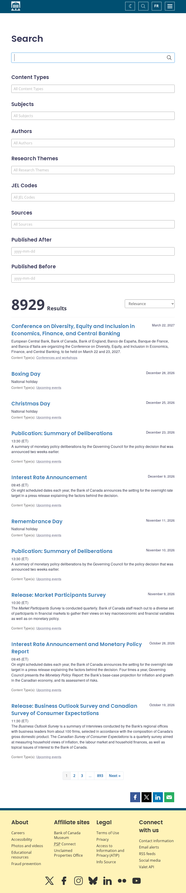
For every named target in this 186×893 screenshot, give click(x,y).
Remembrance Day (36, 521)
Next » (115, 775)
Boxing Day (25, 373)
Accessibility (21, 839)
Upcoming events (48, 387)
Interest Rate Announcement (49, 477)
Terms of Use (107, 832)
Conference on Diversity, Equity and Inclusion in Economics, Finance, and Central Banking (73, 330)
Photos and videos (27, 845)
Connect (65, 843)
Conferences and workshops (56, 357)
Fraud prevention (26, 863)
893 (100, 775)
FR (156, 5)
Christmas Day (30, 403)
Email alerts (149, 847)
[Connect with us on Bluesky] (93, 883)
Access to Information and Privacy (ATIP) (110, 850)
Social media (150, 860)
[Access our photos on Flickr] (122, 883)
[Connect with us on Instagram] (79, 883)
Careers (18, 832)
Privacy (102, 839)
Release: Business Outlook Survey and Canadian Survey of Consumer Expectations (74, 710)
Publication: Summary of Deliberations (62, 433)
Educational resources (21, 855)
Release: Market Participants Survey (58, 595)
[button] (135, 797)
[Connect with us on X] (50, 883)
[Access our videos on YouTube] (136, 883)
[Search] (169, 58)
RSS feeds (147, 853)
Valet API (146, 866)
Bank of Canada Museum (67, 835)
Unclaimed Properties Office (68, 853)
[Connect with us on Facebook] (64, 883)
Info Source (106, 861)
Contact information (156, 840)
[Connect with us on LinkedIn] (108, 883)
